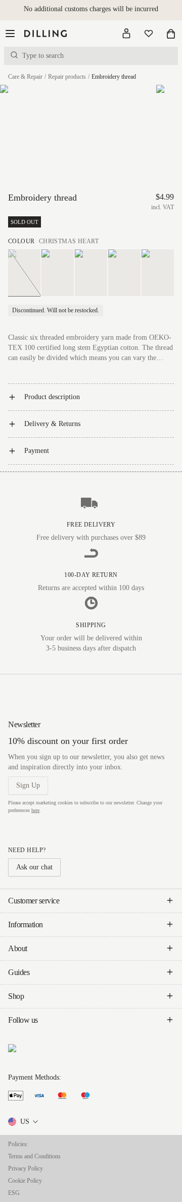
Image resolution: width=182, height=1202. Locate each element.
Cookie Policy (25, 1180)
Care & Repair (25, 76)
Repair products (67, 76)
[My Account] (126, 33)
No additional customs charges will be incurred (91, 9)
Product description (52, 397)
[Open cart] (171, 33)
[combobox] (23, 1122)
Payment (36, 450)
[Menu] (10, 33)
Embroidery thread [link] (114, 76)
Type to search (43, 55)
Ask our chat (34, 867)
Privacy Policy (25, 1168)
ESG (14, 1192)
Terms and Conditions (34, 1156)
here (35, 810)
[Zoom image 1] (37, 138)
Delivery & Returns (52, 424)
